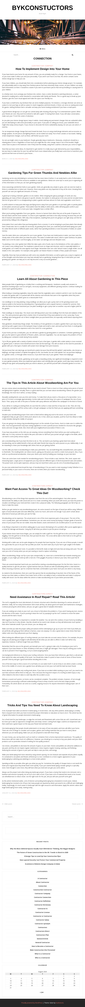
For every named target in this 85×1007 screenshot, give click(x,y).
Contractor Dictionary (42, 905)
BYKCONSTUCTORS (42, 7)
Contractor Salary (42, 920)
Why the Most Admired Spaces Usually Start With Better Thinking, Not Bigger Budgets (42, 849)
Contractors (42, 927)
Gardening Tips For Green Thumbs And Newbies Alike (42, 172)
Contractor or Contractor (42, 916)
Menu (43, 49)
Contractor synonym (42, 924)
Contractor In (42, 909)
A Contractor (42, 878)
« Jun (42, 992)
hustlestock (59, 1003)
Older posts (8, 804)
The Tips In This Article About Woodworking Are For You (43, 382)
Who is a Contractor (42, 958)
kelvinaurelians (21, 159)
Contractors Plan (42, 935)
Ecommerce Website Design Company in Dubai (42, 864)
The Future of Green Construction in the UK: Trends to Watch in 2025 (42, 852)
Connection (42, 886)
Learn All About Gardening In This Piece (42, 279)
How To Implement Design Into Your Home (42, 68)
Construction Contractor (42, 890)
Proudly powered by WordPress (31, 1003)
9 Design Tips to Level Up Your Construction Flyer (42, 856)
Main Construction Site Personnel (42, 950)
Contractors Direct (42, 486)
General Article (42, 939)
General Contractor (42, 942)
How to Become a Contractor (42, 946)
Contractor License (42, 912)
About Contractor (42, 882)
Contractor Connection (42, 276)
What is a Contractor (42, 954)
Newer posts (76, 804)
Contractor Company (42, 66)
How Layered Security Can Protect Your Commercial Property (42, 860)
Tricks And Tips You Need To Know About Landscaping (42, 705)
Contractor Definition (42, 901)
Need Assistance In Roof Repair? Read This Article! (42, 597)
